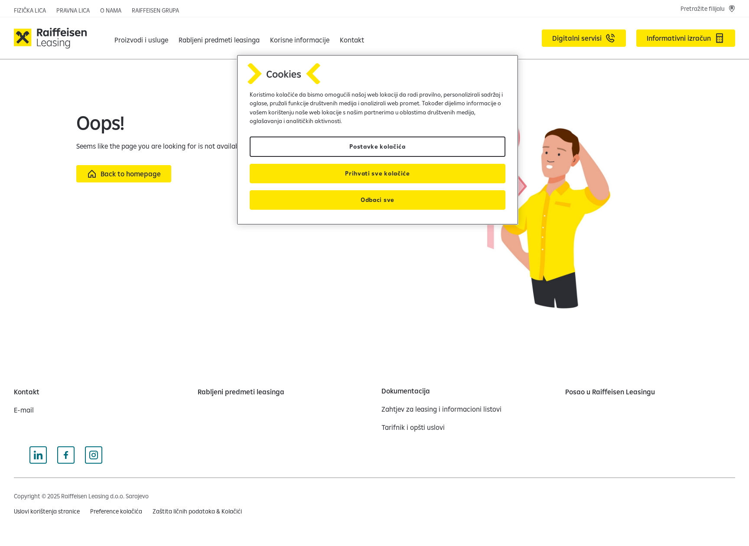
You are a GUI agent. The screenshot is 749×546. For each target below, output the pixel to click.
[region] (377, 140)
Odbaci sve (377, 200)
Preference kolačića (116, 511)
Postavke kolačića (377, 146)
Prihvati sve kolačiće (377, 173)
